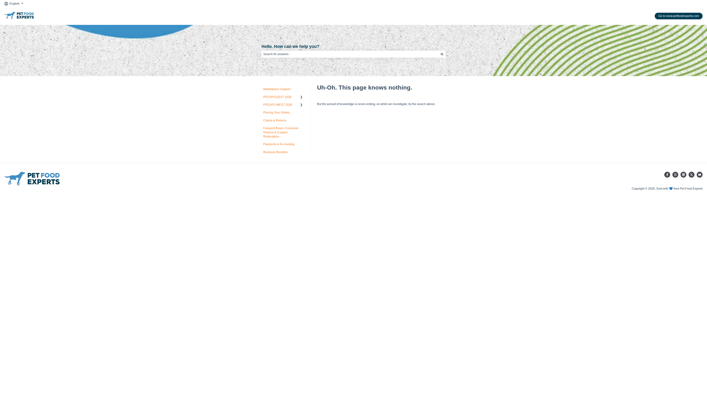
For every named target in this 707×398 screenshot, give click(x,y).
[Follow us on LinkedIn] (683, 175)
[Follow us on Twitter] (691, 175)
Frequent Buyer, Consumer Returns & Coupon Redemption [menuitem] (280, 132)
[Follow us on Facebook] (667, 175)
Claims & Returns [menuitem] (274, 120)
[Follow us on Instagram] (675, 175)
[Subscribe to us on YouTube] (700, 175)
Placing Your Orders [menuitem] (276, 112)
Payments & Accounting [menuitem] (278, 144)
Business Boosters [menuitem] (275, 152)
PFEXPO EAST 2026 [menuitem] (277, 97)
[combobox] (350, 54)
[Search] (442, 54)
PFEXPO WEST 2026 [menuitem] (277, 104)
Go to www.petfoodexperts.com (678, 16)
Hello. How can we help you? (290, 46)
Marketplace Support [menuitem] (276, 89)
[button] (301, 97)
